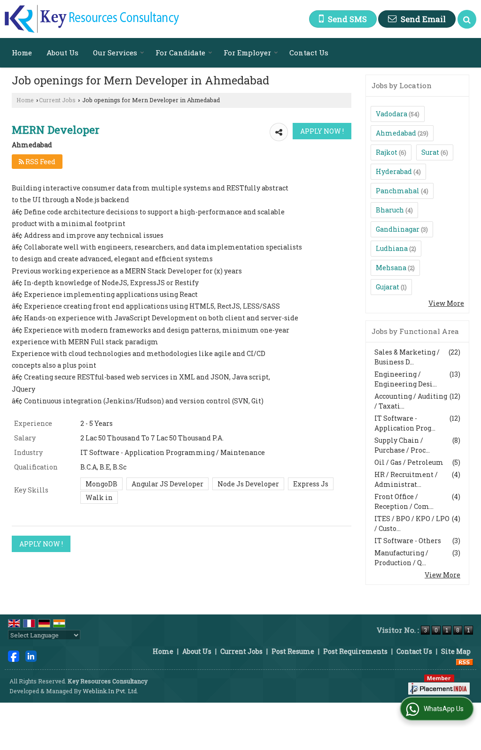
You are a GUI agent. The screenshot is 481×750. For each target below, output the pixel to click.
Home (22, 52)
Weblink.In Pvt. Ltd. (110, 691)
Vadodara (391, 113)
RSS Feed (39, 161)
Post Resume (293, 651)
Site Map (456, 651)
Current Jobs (57, 100)
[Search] (467, 19)
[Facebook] (13, 655)
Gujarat (387, 286)
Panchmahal (397, 190)
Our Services (115, 52)
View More (446, 303)
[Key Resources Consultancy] (92, 19)
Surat (430, 152)
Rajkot (386, 152)
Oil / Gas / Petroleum (408, 462)
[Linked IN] (31, 655)
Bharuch (390, 209)
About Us (62, 52)
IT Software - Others (407, 540)
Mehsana (391, 267)
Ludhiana (392, 248)
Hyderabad (394, 171)
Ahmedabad (396, 133)
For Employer (247, 52)
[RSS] (464, 661)
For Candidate (180, 52)
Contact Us (308, 52)
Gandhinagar (397, 229)
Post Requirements (355, 651)
